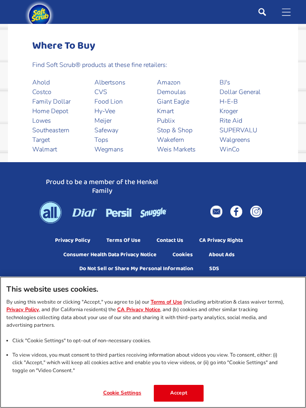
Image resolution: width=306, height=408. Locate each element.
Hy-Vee (104, 111)
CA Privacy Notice (138, 309)
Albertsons (110, 82)
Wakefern (170, 139)
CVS (100, 92)
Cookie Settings (122, 392)
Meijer (103, 120)
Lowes (41, 120)
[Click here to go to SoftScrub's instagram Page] (256, 212)
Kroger (229, 111)
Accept (178, 392)
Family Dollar (51, 101)
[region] (153, 342)
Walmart (44, 149)
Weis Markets (176, 149)
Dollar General (240, 92)
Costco (41, 92)
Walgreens (235, 139)
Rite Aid (231, 120)
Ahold (41, 82)
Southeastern (50, 130)
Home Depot (50, 111)
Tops (101, 139)
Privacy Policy (22, 309)
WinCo (229, 149)
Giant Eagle (173, 101)
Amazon (168, 82)
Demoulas (171, 92)
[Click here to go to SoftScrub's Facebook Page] (236, 212)
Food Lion (108, 101)
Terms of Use (166, 302)
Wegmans (109, 149)
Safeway (106, 130)
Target (41, 139)
